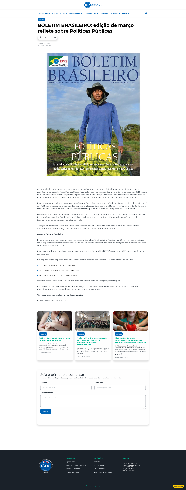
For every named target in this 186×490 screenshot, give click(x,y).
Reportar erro (178, 486)
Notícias (97, 462)
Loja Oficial (70, 462)
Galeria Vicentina (72, 472)
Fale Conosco (99, 469)
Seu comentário (47, 392)
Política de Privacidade (103, 472)
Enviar (45, 411)
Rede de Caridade (73, 469)
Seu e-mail (99, 383)
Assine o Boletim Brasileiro (76, 465)
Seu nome (44, 383)
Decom (41, 19)
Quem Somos (99, 465)
